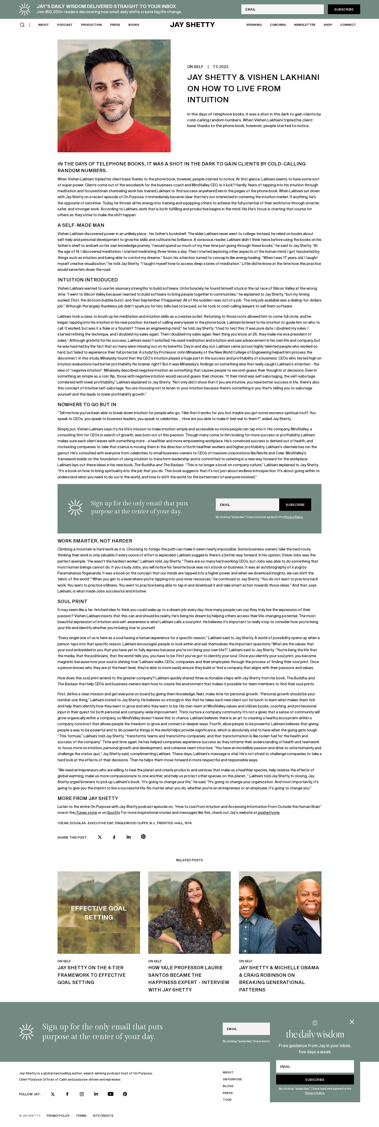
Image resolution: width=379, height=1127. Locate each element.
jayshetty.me (268, 812)
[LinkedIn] (96, 1094)
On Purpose (232, 1079)
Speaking (254, 24)
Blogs (228, 1086)
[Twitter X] (53, 1094)
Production (91, 24)
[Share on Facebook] (114, 837)
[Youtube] (111, 1094)
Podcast (65, 24)
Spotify (113, 812)
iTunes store (86, 812)
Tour (227, 1099)
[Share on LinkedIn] (129, 837)
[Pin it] (143, 837)
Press (115, 24)
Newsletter (304, 24)
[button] (22, 25)
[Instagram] (82, 1094)
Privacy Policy (58, 1115)
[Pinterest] (125, 1094)
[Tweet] (100, 837)
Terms (81, 1115)
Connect (348, 24)
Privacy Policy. (315, 1093)
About (43, 24)
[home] (192, 25)
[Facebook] (67, 1094)
